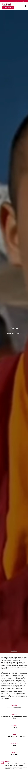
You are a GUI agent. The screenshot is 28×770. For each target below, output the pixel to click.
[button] (24, 1)
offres (14, 650)
